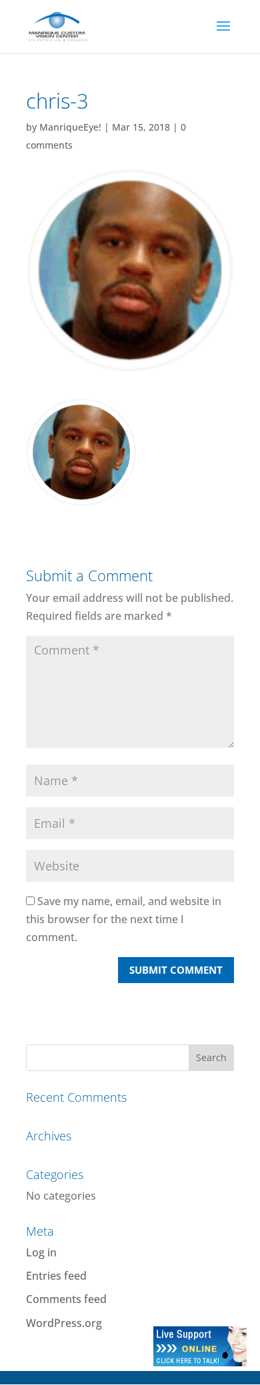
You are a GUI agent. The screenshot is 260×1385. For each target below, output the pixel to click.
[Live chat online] (200, 1362)
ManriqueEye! (70, 127)
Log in (41, 1252)
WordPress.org (64, 1323)
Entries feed (56, 1275)
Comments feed (66, 1299)
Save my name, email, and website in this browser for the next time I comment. (123, 919)
